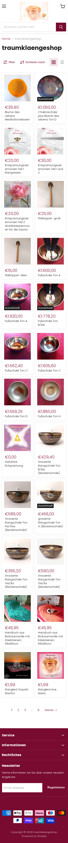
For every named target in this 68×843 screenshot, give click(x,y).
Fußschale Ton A (49, 275)
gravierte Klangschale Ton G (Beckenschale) (50, 522)
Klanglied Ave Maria (47, 691)
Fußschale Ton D (16, 416)
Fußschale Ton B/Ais (48, 323)
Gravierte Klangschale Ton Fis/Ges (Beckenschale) (16, 524)
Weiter (49, 710)
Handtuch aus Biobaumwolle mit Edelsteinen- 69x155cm (17, 638)
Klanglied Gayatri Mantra (16, 691)
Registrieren (56, 787)
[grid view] (53, 62)
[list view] (62, 62)
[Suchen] (61, 27)
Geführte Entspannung (14, 464)
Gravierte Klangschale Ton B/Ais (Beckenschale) (49, 467)
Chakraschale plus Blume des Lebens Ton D (48, 115)
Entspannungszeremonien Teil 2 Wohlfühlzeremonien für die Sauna (17, 223)
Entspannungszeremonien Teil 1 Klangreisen (17, 168)
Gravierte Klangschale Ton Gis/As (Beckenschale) (16, 581)
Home (6, 38)
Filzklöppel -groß (49, 218)
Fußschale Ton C (16, 370)
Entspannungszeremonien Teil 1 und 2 (50, 168)
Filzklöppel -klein (16, 275)
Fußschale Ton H (49, 416)
